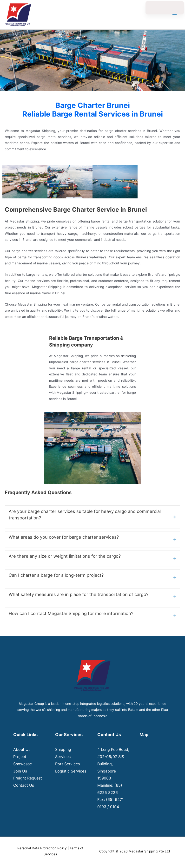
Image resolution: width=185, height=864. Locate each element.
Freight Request (27, 778)
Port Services (67, 763)
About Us (21, 749)
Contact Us (23, 785)
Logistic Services (70, 771)
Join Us (20, 771)
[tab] (92, 517)
